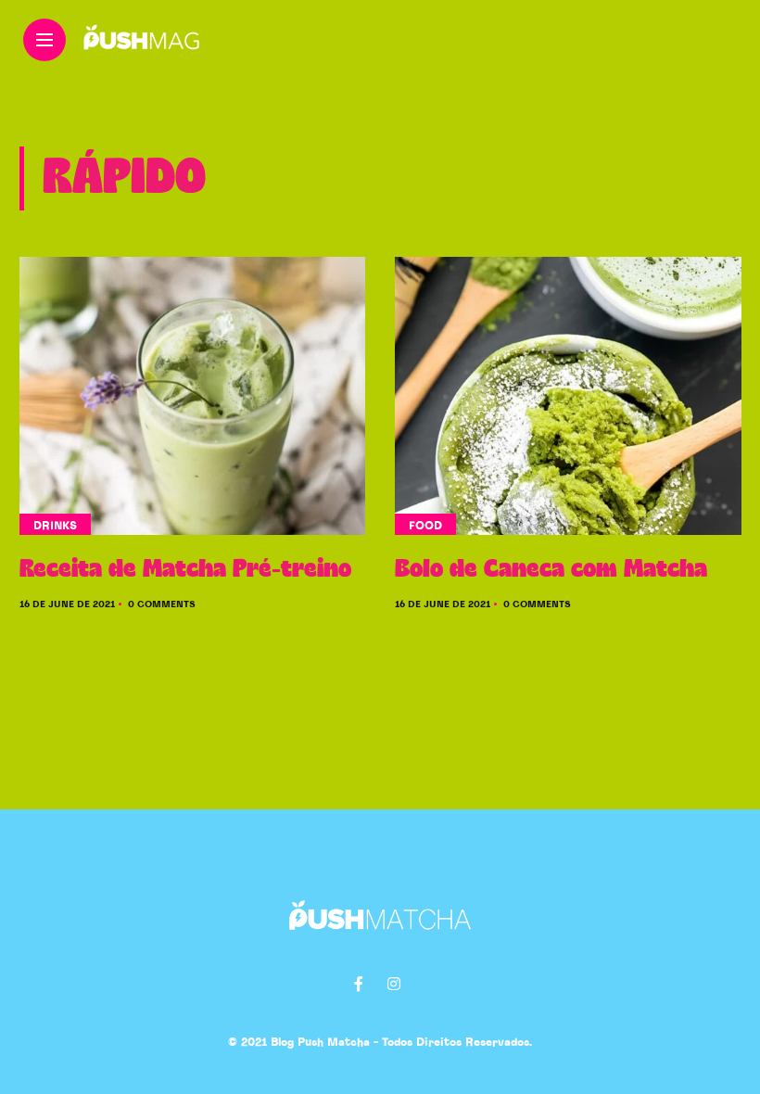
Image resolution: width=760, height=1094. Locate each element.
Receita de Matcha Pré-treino (185, 569)
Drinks (55, 525)
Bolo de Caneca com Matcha (551, 569)
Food (425, 525)
